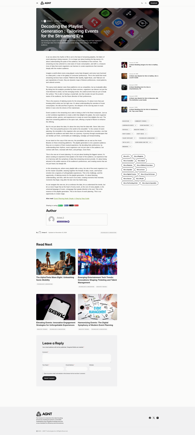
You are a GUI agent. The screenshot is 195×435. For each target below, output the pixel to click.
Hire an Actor (141, 169)
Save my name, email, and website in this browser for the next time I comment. (64, 373)
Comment (45, 352)
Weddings (127, 146)
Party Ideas (141, 133)
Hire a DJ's (126, 156)
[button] (37, 3)
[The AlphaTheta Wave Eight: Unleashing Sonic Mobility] (55, 262)
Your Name (45, 365)
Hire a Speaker (127, 169)
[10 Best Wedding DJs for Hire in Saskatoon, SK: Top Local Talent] (124, 110)
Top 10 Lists (127, 142)
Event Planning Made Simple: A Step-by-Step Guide (71, 198)
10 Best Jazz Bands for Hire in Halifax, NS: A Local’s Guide (143, 76)
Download (154, 3)
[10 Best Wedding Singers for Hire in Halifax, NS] (124, 65)
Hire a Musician (127, 165)
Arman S (60, 218)
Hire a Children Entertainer (145, 165)
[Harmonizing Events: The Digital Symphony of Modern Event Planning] (97, 307)
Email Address (70, 365)
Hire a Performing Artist (130, 183)
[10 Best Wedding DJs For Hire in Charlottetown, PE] (124, 87)
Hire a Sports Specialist (149, 183)
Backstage (127, 121)
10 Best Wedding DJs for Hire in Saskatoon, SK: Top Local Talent (143, 110)
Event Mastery (146, 125)
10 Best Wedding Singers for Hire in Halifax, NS (143, 65)
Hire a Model (140, 178)
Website (91, 365)
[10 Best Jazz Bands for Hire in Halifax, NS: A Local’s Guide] (124, 76)
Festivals (126, 129)
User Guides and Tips (143, 142)
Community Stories (141, 121)
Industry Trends (102, 286)
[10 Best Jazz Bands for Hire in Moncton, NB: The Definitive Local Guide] (124, 99)
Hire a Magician (138, 156)
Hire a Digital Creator (129, 174)
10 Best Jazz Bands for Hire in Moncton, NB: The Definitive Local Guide (143, 99)
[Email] (68, 221)
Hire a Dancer (127, 178)
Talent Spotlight (129, 138)
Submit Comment (49, 378)
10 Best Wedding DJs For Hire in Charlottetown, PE (140, 88)
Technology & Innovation (108, 232)
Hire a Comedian (128, 161)
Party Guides (128, 133)
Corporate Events (129, 125)
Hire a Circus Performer (148, 174)
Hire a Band (141, 161)
